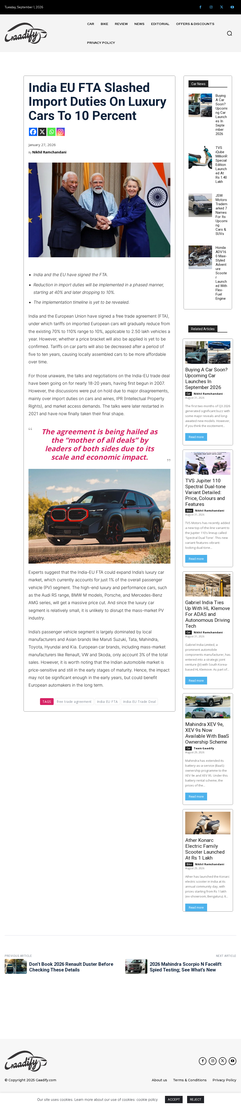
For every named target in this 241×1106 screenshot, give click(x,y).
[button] (229, 33)
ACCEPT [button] (174, 1099)
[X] (42, 132)
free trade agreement (74, 701)
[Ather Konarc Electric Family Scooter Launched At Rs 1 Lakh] (207, 823)
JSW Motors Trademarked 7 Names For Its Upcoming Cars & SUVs (221, 214)
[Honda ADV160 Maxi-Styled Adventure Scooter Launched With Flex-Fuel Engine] (200, 257)
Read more (196, 437)
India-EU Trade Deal (139, 701)
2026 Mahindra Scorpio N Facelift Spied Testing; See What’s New (185, 967)
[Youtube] (232, 7)
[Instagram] (211, 7)
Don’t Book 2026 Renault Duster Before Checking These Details (71, 967)
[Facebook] (200, 7)
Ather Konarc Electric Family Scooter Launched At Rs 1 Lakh (205, 849)
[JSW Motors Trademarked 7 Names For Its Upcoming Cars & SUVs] (200, 205)
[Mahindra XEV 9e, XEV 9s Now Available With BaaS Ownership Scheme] (207, 707)
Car (188, 393)
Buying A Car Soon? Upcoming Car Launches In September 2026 (221, 115)
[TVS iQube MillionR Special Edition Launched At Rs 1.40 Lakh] (200, 157)
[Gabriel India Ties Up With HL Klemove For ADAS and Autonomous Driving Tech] (207, 585)
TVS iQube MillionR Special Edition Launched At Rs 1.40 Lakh (221, 165)
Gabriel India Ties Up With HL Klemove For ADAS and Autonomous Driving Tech (207, 614)
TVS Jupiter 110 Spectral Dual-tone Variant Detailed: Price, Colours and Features (205, 492)
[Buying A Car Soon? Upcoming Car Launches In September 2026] (200, 105)
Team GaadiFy (204, 748)
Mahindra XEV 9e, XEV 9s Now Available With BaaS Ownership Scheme (207, 733)
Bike (189, 510)
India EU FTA (107, 701)
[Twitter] (221, 7)
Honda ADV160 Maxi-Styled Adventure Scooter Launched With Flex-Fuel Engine (221, 273)
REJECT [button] (195, 1099)
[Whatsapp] (51, 132)
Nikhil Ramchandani (49, 152)
